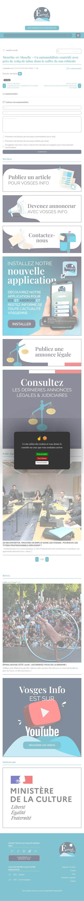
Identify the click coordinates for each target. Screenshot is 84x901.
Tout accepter (42, 454)
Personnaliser (42, 463)
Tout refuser (41, 458)
